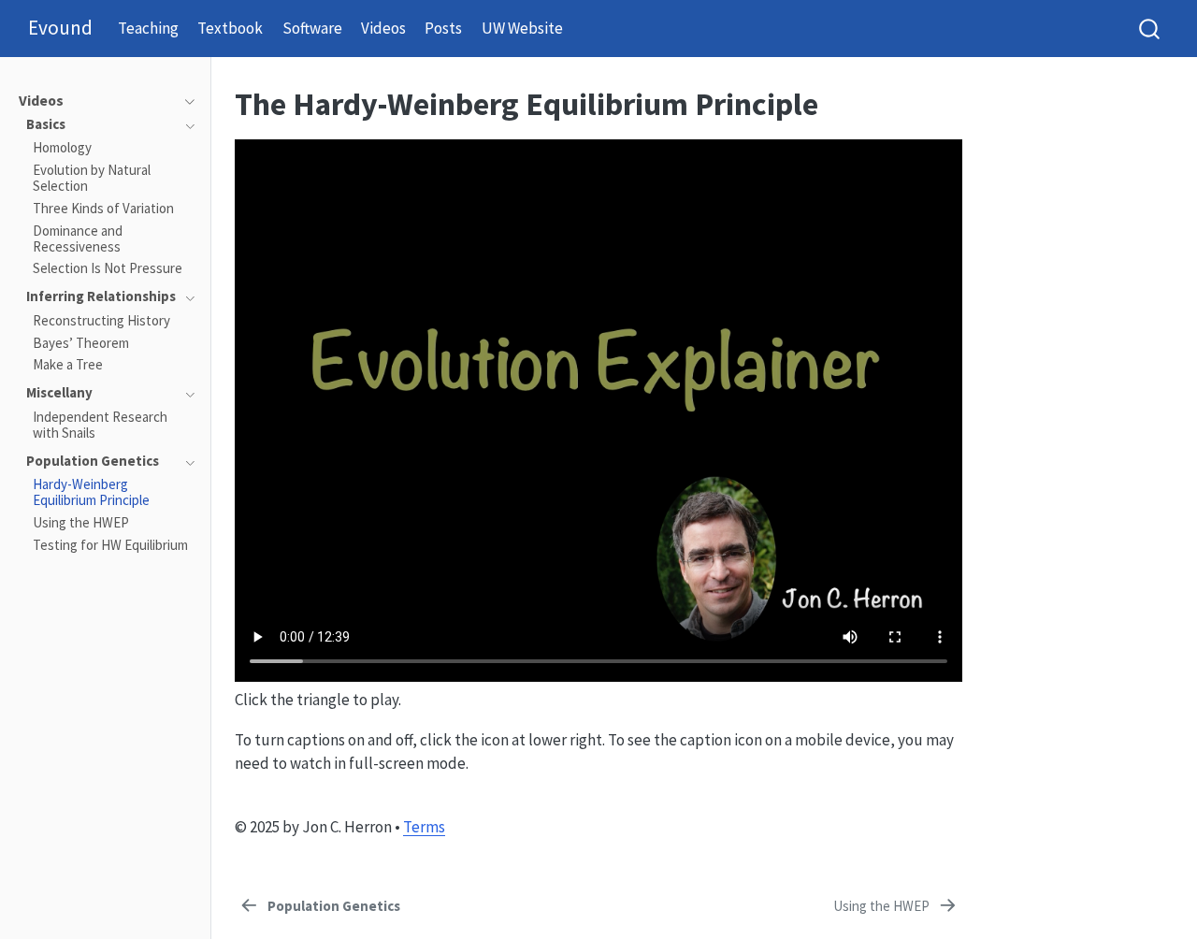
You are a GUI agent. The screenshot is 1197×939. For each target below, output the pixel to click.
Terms (424, 826)
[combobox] (1150, 28)
